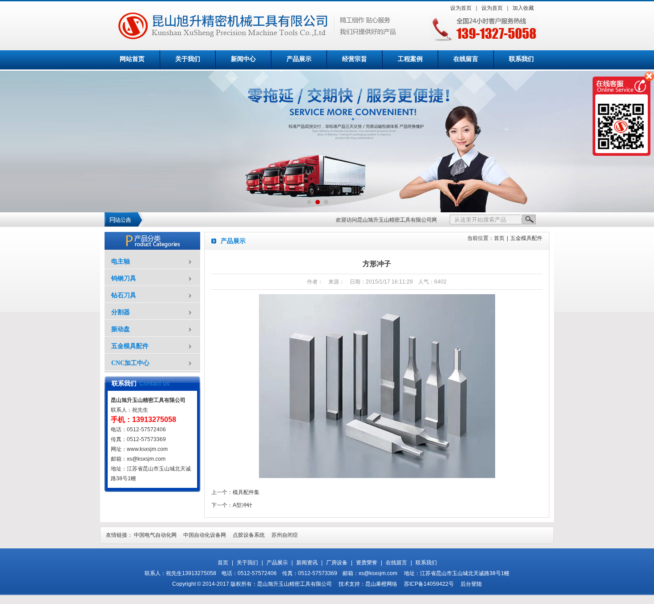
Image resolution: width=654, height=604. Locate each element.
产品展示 (299, 59)
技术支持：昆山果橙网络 (368, 584)
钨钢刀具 (123, 278)
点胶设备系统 (249, 535)
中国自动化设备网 (204, 535)
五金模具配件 (130, 346)
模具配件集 (246, 492)
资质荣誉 (366, 562)
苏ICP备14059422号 (429, 584)
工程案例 (410, 59)
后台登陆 (471, 584)
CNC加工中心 (130, 363)
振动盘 (120, 329)
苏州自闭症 (284, 535)
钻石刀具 (123, 295)
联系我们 (521, 59)
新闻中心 (243, 59)
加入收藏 (523, 8)
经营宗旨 (354, 59)
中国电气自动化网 (155, 535)
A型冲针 (242, 505)
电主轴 (120, 261)
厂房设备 (336, 562)
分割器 (120, 312)
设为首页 (461, 8)
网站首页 (132, 59)
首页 (499, 238)
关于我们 (187, 59)
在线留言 (465, 59)
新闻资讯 (307, 562)
